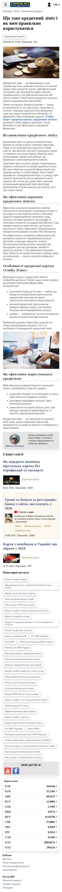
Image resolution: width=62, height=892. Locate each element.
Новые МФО (33, 729)
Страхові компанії (11, 884)
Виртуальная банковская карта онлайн (22, 752)
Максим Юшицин (14, 446)
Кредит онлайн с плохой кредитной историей (26, 700)
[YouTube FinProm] (7, 770)
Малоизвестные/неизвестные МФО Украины (25, 734)
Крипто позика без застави (17, 616)
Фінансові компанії (12, 880)
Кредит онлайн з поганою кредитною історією (26, 610)
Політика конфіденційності (16, 866)
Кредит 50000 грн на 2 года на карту (22, 694)
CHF (8, 822)
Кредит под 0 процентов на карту (20, 682)
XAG (8, 847)
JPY (7, 832)
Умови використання (12, 862)
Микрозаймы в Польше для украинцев (22, 677)
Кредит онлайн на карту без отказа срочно (24, 671)
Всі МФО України (39, 636)
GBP (7, 796)
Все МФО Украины (14, 729)
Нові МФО (10, 642)
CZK (8, 806)
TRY (8, 827)
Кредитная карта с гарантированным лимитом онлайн (30, 746)
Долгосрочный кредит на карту (19, 688)
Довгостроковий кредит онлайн (19, 599)
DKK (8, 811)
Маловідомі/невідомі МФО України (36, 642)
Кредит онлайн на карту (16, 579)
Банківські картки (15, 36)
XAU (8, 842)
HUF (8, 816)
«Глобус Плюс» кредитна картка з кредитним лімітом (30, 118)
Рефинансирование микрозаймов (20, 711)
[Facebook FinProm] (15, 770)
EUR (8, 791)
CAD (8, 837)
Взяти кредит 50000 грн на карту (20, 605)
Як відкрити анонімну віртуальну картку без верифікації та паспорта (23, 466)
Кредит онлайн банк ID (15, 636)
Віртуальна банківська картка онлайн (22, 659)
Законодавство (9, 869)
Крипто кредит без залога (17, 705)
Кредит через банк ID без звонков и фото (24, 723)
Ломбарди (7, 887)
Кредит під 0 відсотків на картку (20, 593)
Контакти (7, 859)
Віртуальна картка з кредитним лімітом (23, 653)
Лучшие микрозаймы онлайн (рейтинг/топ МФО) (27, 740)
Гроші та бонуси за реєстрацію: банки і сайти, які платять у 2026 (31, 504)
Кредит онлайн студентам (17, 717)
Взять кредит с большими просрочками (23, 757)
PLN (7, 801)
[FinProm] (20, 4)
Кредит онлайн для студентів (18, 630)
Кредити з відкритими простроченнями (23, 665)
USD (7, 786)
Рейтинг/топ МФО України (17, 648)
